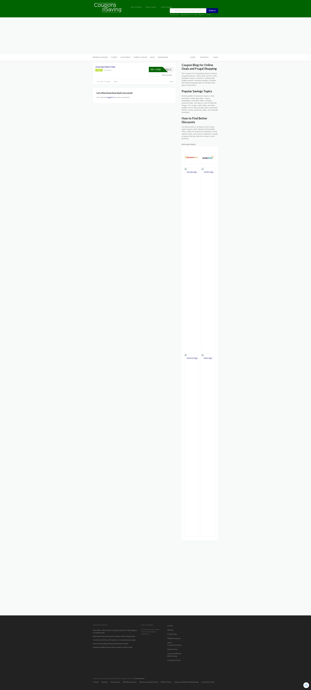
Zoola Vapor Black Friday (105, 67)
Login (215, 57)
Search (212, 11)
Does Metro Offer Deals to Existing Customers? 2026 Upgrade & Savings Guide (115, 631)
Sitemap (170, 630)
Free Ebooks (163, 57)
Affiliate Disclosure (174, 638)
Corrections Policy (173, 660)
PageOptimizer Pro (187, 14)
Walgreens (201, 14)
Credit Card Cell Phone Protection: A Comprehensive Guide (114, 640)
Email (171, 82)
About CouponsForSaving (174, 644)
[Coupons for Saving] (108, 7)
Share (115, 82)
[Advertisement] (155, 36)
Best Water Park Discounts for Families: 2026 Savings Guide (114, 636)
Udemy (208, 14)
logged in (110, 97)
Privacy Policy (172, 634)
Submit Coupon (140, 57)
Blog (152, 57)
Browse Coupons (100, 57)
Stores (114, 57)
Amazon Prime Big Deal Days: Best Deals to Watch (110, 644)
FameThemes (139, 678)
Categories (125, 57)
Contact (170, 626)
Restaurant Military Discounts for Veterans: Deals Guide (112, 647)
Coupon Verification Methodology (174, 655)
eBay (195, 14)
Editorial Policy (172, 649)
